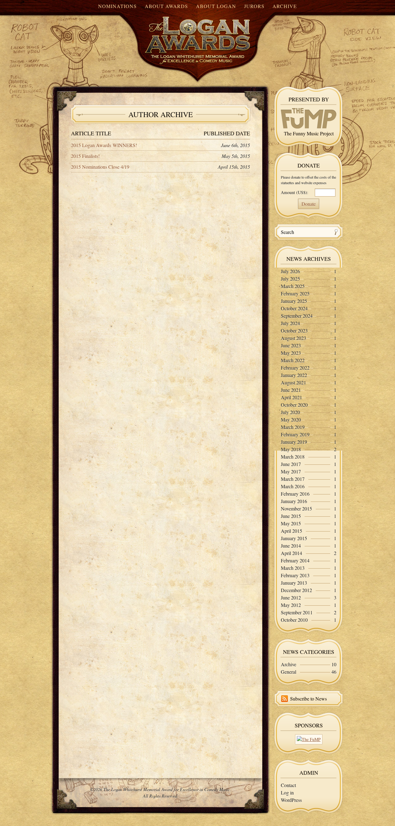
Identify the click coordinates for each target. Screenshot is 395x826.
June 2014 (291, 545)
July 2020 (290, 412)
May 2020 (291, 419)
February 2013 (295, 575)
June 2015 (291, 516)
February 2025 (295, 293)
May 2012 (291, 605)
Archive (284, 6)
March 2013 (293, 568)
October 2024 (294, 308)
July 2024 (290, 323)
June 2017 (291, 464)
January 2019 (294, 441)
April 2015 (291, 530)
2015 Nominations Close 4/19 (100, 166)
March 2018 (293, 456)
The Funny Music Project (309, 133)
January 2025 (294, 301)
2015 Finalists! (85, 156)
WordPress (291, 800)
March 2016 (293, 486)
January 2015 (294, 538)
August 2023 (293, 338)
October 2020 (294, 404)
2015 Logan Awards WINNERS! (104, 145)
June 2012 (291, 597)
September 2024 (297, 315)
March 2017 (293, 479)
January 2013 (294, 582)
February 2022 (295, 367)
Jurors (254, 6)
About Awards (166, 6)
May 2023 (291, 352)
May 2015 (291, 523)
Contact (288, 785)
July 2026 (290, 271)
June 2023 (291, 345)
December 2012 (296, 590)
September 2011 (297, 612)
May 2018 (291, 449)
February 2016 (295, 493)
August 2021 (293, 382)
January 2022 (294, 375)
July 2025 (290, 278)
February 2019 (295, 434)
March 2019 (293, 427)
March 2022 (293, 360)
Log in (287, 792)
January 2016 (294, 501)
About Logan (216, 6)
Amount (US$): (294, 192)
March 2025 (293, 286)
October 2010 (294, 619)
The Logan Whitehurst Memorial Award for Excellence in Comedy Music (185, 34)
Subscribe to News (308, 698)
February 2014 (295, 560)
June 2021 (291, 390)
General (288, 671)
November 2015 (296, 508)
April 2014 (291, 553)
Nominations (117, 6)
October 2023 (294, 330)
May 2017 (291, 471)
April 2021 (291, 397)
